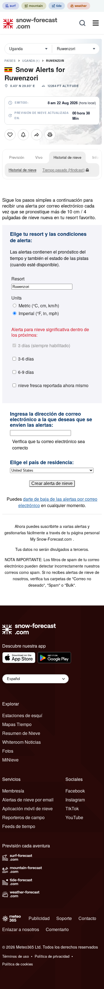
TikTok (72, 808)
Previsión (16, 157)
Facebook (75, 791)
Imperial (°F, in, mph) (39, 313)
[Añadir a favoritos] (10, 134)
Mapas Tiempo (17, 724)
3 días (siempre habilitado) (44, 345)
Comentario (57, 929)
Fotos (7, 751)
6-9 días (26, 372)
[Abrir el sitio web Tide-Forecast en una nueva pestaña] (57, 5)
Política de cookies (17, 964)
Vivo (38, 157)
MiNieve (10, 760)
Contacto (87, 918)
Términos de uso (15, 956)
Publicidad (39, 918)
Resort (17, 279)
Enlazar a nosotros (20, 929)
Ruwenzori (55, 61)
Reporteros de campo (23, 817)
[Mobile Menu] (96, 23)
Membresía (13, 791)
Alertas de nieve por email (28, 799)
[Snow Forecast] (28, 23)
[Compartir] (36, 134)
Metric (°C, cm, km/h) (39, 305)
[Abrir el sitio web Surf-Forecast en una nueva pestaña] (10, 5)
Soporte (64, 918)
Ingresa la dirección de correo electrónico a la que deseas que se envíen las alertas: (51, 419)
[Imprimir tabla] (49, 134)
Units (16, 298)
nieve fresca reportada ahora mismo (53, 385)
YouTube (74, 817)
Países (10, 61)
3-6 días (26, 359)
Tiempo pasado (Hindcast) (63, 169)
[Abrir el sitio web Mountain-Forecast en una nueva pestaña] (33, 5)
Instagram (75, 799)
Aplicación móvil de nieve (27, 808)
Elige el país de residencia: (42, 462)
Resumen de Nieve (21, 733)
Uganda (30, 61)
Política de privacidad (52, 956)
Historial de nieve (67, 157)
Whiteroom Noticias (21, 742)
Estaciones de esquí (22, 715)
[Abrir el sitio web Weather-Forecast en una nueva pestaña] (78, 5)
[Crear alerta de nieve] (23, 134)
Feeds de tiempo (18, 826)
